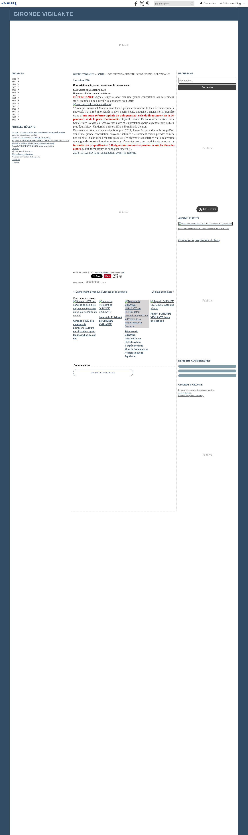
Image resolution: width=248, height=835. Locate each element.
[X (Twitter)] (141, 3)
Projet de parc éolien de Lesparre (26, 157)
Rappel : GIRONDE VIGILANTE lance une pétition (33, 146)
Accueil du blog (184, 393)
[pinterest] (147, 3)
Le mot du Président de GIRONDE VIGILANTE (31, 138)
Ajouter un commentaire (103, 372)
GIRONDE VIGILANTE (83, 74)
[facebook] (135, 3)
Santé (100, 74)
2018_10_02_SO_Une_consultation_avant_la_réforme (104, 152)
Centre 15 (16, 160)
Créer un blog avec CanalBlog (191, 396)
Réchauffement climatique (22, 154)
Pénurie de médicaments (22, 151)
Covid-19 (15, 149)
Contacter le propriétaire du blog (199, 240)
